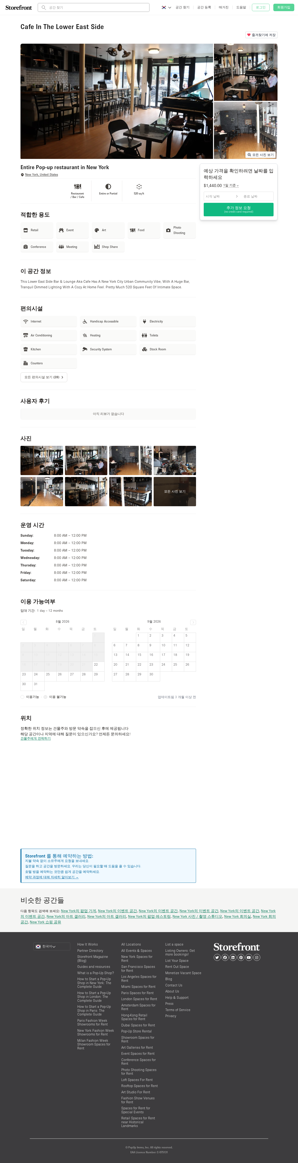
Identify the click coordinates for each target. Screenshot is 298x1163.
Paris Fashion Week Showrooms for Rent (92, 1022)
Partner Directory (90, 951)
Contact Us (173, 985)
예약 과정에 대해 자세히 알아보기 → (52, 877)
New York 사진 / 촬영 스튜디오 (197, 916)
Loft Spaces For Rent (137, 1080)
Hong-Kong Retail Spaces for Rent (134, 1017)
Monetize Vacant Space (183, 973)
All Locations (131, 944)
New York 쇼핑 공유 (45, 922)
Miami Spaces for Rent (138, 987)
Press (169, 1003)
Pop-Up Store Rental (136, 1031)
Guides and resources (93, 967)
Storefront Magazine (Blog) (92, 959)
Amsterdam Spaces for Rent (138, 1007)
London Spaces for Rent (139, 999)
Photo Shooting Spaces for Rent (138, 1072)
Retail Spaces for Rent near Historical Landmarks (138, 1122)
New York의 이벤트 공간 (117, 911)
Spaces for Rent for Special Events (135, 1110)
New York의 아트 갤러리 (66, 916)
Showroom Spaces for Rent (137, 1039)
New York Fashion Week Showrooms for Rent (95, 1032)
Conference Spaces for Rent (138, 1062)
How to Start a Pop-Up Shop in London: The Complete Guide (94, 996)
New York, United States (41, 174)
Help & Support (177, 997)
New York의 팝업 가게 (78, 911)
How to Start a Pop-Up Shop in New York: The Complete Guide (94, 983)
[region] (108, 800)
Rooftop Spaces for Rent (139, 1086)
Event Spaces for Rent (138, 1053)
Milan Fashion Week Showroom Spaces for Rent (93, 1044)
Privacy (170, 1016)
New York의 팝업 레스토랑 (149, 916)
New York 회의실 (237, 916)
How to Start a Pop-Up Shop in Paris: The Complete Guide (94, 1010)
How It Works (87, 944)
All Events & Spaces (136, 951)
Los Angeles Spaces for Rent (138, 978)
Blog (168, 979)
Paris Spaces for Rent (137, 993)
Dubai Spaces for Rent (138, 1025)
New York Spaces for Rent (136, 959)
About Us (172, 991)
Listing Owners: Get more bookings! (180, 952)
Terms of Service (177, 1010)
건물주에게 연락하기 (35, 738)
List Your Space (177, 961)
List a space (174, 944)
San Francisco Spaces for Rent (138, 968)
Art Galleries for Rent (137, 1047)
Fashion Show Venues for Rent (138, 1100)
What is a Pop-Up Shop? (95, 973)
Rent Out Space (177, 967)
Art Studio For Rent (135, 1092)
